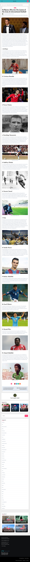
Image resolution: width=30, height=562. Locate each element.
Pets (2, 487)
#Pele (21, 15)
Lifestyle (3, 472)
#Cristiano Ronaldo (8, 15)
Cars (2, 437)
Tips (2, 495)
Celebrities (3, 439)
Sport (7, 405)
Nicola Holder (6, 408)
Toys (2, 497)
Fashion (5, 405)
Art (2, 424)
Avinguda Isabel (15, 398)
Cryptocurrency (4, 443)
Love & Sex (3, 474)
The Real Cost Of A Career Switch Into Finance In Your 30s (21, 522)
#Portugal (24, 15)
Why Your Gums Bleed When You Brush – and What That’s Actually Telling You (8, 522)
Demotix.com (4, 553)
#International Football (17, 15)
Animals (3, 422)
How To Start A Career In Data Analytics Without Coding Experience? (21, 531)
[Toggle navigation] (2, 1)
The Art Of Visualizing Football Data (15, 408)
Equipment (3, 451)
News (3, 485)
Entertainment (4, 449)
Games (3, 464)
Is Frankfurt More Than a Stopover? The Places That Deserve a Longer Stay (8, 531)
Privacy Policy (27, 558)
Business (3, 430)
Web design (3, 506)
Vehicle (3, 504)
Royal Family (4, 489)
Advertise (24, 560)
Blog (2, 428)
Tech (2, 493)
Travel (8, 528)
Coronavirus (4, 441)
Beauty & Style (4, 426)
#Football (12, 15)
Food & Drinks (4, 460)
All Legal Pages (21, 558)
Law (2, 470)
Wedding (3, 508)
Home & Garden (4, 468)
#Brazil (4, 15)
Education (3, 447)
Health (3, 466)
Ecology (3, 445)
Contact (27, 560)
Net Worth (3, 483)
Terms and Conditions (19, 560)
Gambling (3, 462)
